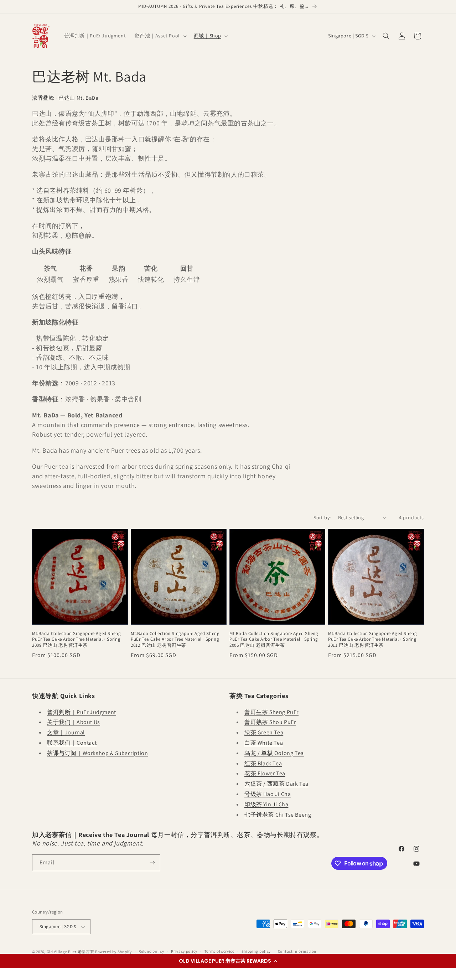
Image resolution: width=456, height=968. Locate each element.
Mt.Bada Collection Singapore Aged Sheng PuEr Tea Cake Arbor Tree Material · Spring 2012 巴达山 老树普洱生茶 (175, 640)
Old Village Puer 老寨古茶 (70, 951)
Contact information (297, 951)
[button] (228, 961)
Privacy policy (184, 951)
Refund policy (151, 951)
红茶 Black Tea (263, 763)
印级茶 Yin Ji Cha (266, 804)
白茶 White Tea (263, 742)
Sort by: (322, 517)
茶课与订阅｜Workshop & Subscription (97, 753)
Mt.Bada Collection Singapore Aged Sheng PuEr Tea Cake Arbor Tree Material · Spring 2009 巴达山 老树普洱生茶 (76, 640)
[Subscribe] (152, 862)
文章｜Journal (66, 732)
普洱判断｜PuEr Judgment (81, 712)
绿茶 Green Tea (263, 732)
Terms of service (219, 951)
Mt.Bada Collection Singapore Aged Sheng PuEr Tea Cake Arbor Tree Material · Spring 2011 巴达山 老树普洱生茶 (372, 640)
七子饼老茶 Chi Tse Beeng (277, 814)
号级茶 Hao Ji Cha (267, 794)
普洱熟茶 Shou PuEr (270, 722)
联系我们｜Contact (72, 742)
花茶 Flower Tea (264, 773)
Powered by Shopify (113, 951)
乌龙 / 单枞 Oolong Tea (274, 753)
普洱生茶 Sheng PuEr (271, 712)
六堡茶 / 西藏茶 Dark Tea (276, 783)
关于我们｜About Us (73, 722)
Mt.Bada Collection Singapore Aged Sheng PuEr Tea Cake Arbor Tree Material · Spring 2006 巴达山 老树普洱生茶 (273, 640)
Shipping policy (256, 951)
